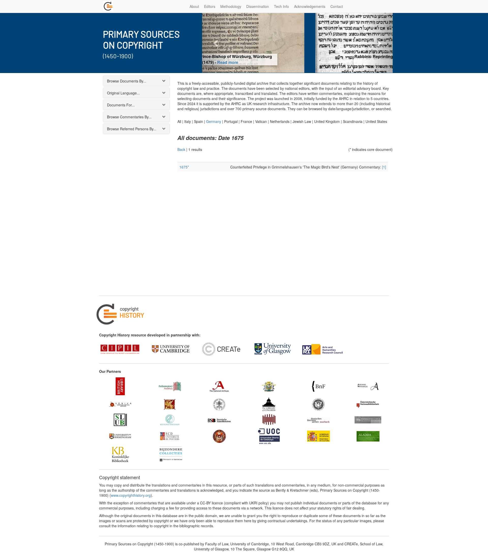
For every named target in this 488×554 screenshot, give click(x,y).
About (194, 6)
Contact (336, 6)
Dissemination (257, 6)
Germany (213, 121)
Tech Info (281, 6)
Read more (297, 62)
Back (181, 149)
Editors (209, 6)
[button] (216, 43)
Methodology (230, 6)
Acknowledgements (309, 6)
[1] (384, 166)
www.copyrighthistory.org (131, 495)
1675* (184, 166)
